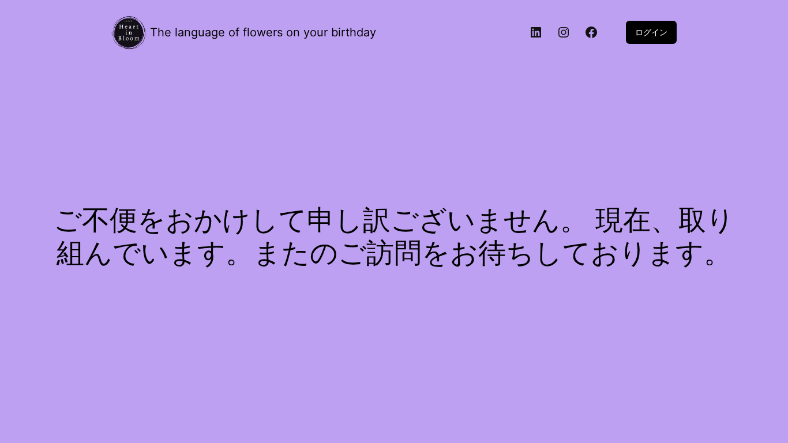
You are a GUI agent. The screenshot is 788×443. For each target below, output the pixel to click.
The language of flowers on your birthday (263, 32)
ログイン (651, 32)
